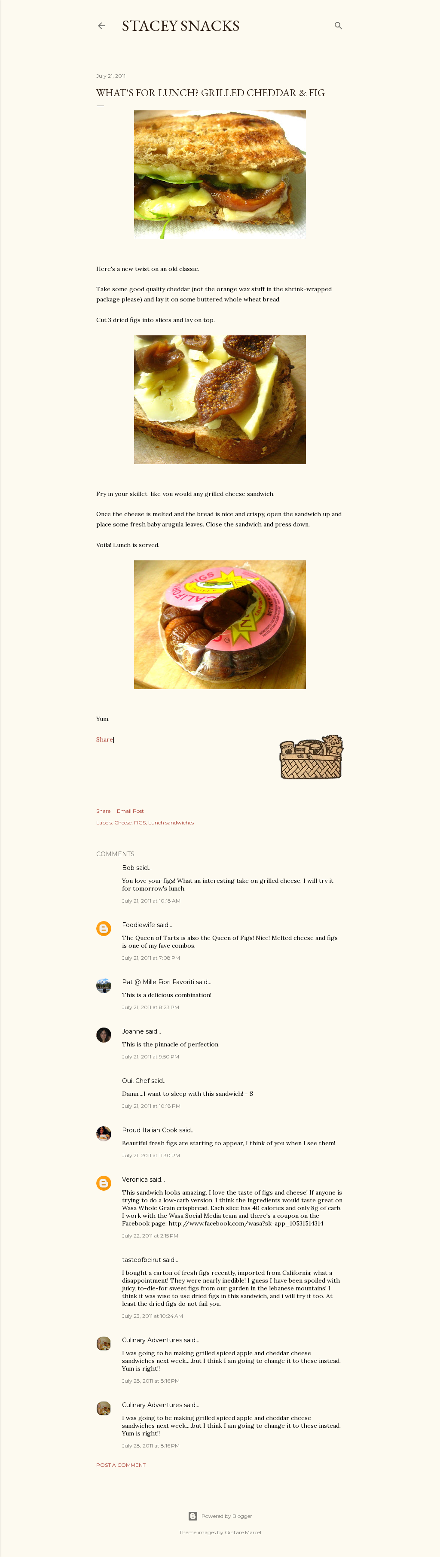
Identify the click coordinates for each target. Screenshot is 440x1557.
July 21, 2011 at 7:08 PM (151, 958)
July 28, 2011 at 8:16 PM (151, 1381)
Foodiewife (138, 925)
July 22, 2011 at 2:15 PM (150, 1235)
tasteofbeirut (141, 1260)
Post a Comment (121, 1465)
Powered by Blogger (227, 1516)
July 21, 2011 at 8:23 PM (150, 1007)
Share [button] (103, 811)
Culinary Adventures (152, 1340)
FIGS (140, 822)
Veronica (135, 1179)
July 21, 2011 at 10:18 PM (151, 1106)
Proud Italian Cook (149, 1130)
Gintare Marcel (243, 1532)
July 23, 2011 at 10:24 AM (152, 1316)
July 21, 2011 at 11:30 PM (151, 1155)
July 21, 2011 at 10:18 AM (151, 900)
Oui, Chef (136, 1081)
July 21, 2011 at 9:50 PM (150, 1056)
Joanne (133, 1031)
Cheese (122, 822)
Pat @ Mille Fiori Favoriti (158, 982)
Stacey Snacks (181, 25)
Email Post (130, 811)
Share (104, 739)
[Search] (338, 23)
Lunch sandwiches (171, 822)
